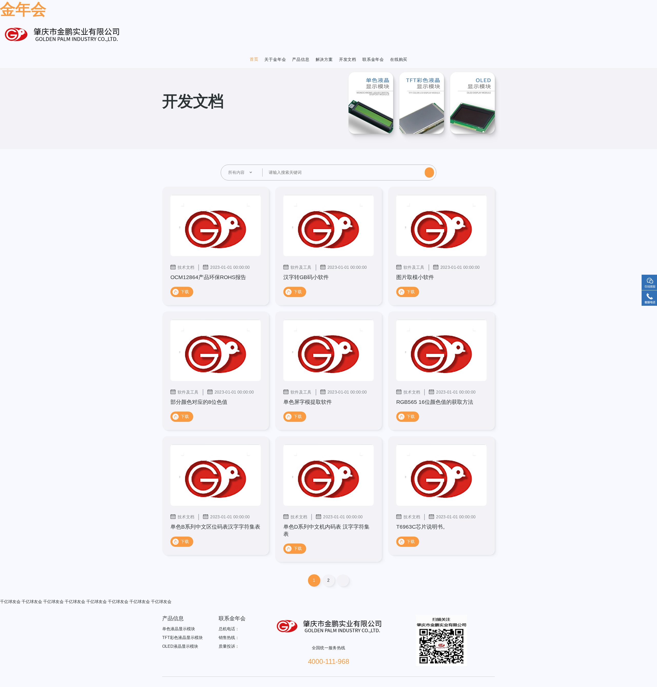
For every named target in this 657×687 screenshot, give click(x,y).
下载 (185, 292)
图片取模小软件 (415, 277)
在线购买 (398, 59)
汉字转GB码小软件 (306, 277)
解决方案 (324, 59)
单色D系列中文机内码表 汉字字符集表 (326, 530)
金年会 (23, 9)
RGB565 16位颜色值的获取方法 (434, 402)
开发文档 (347, 59)
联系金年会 (373, 59)
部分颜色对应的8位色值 (198, 402)
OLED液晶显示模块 (180, 646)
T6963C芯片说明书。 (422, 527)
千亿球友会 (10, 601)
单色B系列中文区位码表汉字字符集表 (215, 527)
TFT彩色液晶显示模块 (182, 637)
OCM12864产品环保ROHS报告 (208, 277)
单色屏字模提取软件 (307, 402)
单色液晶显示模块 (178, 629)
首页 (254, 59)
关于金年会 (275, 59)
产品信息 (300, 59)
